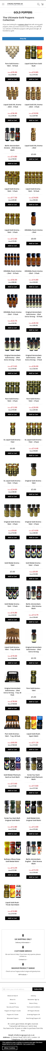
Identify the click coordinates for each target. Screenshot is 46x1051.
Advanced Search (12, 996)
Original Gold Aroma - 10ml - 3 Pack (12, 523)
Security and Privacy (13, 1007)
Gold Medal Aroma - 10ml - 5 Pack (12, 605)
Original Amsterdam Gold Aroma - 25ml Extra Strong (34, 649)
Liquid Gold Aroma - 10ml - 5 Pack (12, 190)
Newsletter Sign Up (33, 999)
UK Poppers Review (33, 1011)
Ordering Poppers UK (33, 1014)
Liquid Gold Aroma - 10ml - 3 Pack (12, 231)
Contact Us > (23, 959)
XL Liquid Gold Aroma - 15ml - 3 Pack (33, 441)
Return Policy (33, 1003)
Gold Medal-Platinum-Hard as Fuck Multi (12, 776)
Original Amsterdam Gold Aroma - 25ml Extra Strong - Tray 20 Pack (12, 691)
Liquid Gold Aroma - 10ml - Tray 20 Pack (12, 648)
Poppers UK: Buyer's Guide (13, 1011)
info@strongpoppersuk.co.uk (24, 1035)
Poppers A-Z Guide (12, 1014)
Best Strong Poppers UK (33, 1018)
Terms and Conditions (33, 1007)
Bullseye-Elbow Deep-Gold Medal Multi (12, 860)
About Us (12, 999)
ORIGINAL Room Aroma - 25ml (34, 231)
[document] (23, 1046)
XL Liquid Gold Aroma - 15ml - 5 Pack (12, 482)
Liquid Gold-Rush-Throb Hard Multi (12, 903)
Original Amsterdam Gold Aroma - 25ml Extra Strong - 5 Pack (33, 357)
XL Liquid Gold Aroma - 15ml (12, 441)
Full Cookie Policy (29, 1044)
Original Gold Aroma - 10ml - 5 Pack (33, 523)
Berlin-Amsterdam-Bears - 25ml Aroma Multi (33, 606)
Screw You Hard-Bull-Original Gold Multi (12, 819)
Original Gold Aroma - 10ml (33, 482)
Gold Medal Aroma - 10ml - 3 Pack (33, 564)
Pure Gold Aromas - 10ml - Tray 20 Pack (12, 735)
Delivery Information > (23, 942)
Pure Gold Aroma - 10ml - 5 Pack (33, 400)
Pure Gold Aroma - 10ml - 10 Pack (12, 64)
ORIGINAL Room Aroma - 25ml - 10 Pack (12, 272)
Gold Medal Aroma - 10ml (12, 564)
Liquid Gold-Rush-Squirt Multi (34, 735)
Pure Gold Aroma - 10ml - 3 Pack (12, 400)
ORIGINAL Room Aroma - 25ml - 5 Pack (12, 313)
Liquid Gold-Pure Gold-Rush (33, 64)
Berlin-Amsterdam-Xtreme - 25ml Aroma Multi (12, 148)
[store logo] (15, 4)
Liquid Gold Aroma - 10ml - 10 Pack (33, 190)
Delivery (33, 996)
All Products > (23, 974)
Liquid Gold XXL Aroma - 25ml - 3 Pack (33, 106)
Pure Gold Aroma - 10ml (33, 689)
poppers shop (23, 24)
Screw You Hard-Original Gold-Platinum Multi (34, 777)
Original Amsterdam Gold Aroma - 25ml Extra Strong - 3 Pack (12, 357)
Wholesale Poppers (12, 1018)
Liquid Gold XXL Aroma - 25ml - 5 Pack (12, 106)
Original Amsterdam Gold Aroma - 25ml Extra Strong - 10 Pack (33, 314)
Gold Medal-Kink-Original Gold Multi (33, 819)
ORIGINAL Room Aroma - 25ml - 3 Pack (34, 272)
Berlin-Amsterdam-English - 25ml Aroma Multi (33, 861)
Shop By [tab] (23, 38)
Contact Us (12, 1003)
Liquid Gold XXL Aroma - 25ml (33, 147)
